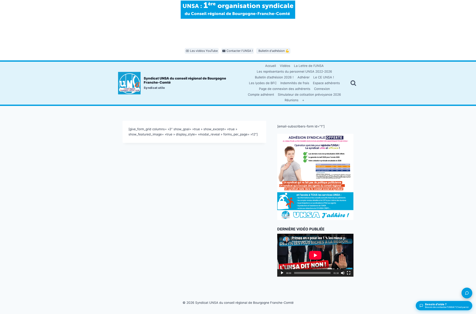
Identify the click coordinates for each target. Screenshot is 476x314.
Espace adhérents (326, 83)
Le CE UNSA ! (323, 77)
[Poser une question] (466, 293)
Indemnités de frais (294, 83)
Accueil (270, 66)
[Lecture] (282, 273)
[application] (315, 255)
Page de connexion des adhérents (284, 89)
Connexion (322, 89)
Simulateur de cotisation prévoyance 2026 (309, 94)
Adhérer (304, 77)
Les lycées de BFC (263, 83)
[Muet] (343, 273)
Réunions (291, 100)
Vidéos (285, 66)
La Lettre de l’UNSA (309, 66)
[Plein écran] (348, 273)
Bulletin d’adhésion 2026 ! (274, 77)
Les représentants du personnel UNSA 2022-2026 (294, 71)
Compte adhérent (261, 94)
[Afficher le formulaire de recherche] (353, 83)
